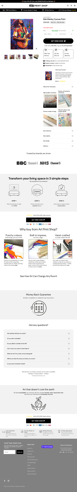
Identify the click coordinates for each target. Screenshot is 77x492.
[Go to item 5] (30, 57)
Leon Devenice (46, 17)
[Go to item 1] (6, 57)
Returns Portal (31, 468)
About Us (29, 448)
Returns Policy (31, 471)
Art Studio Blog (31, 462)
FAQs (28, 465)
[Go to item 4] (24, 57)
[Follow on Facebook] (5, 481)
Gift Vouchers (31, 457)
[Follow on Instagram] (8, 481)
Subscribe (20, 452)
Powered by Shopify (20, 486)
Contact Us (30, 451)
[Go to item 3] (18, 57)
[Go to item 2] (12, 57)
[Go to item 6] (36, 57)
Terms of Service (31, 474)
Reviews (29, 454)
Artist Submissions (32, 459)
